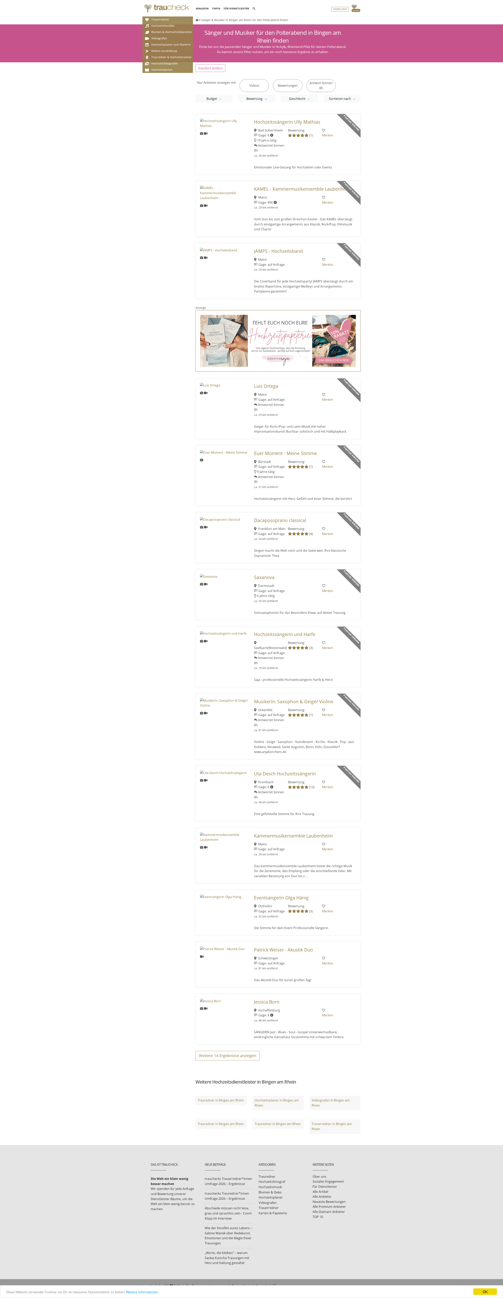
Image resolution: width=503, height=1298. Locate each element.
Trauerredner (269, 1208)
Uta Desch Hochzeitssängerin (285, 774)
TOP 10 (318, 1217)
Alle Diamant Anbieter (329, 1212)
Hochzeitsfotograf (272, 1181)
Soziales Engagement (328, 1181)
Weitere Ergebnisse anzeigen (227, 1055)
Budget (212, 99)
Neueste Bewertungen (329, 1202)
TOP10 (216, 8)
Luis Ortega (266, 386)
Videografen (268, 1203)
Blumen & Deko (270, 1192)
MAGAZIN (202, 8)
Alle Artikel (320, 1192)
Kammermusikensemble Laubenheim (293, 836)
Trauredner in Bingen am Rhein (221, 1100)
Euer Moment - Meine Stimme (285, 453)
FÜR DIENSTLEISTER (236, 8)
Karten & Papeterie (273, 1213)
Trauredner (267, 1176)
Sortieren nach (340, 99)
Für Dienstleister (325, 1186)
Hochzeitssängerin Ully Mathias (287, 122)
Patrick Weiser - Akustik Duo (283, 950)
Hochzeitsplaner (271, 1197)
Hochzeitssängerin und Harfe (284, 634)
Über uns (319, 1176)
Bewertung (254, 99)
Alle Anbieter (322, 1196)
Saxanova (264, 577)
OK (485, 1291)
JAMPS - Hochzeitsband (278, 251)
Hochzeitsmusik (270, 1187)
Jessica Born (266, 1002)
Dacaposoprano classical (280, 520)
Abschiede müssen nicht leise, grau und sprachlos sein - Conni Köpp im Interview (228, 1213)
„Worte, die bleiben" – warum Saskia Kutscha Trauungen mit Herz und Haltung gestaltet (227, 1258)
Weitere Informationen (142, 1291)
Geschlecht (297, 99)
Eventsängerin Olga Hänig (281, 898)
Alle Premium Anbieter (329, 1206)
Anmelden (340, 9)
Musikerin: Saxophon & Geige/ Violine (293, 702)
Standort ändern (210, 68)
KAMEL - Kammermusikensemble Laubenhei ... (303, 189)
